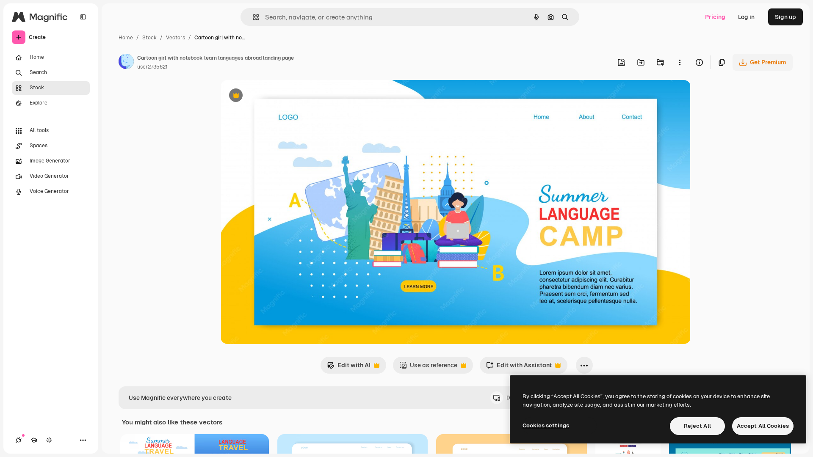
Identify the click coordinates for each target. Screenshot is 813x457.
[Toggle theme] (49, 440)
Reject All (697, 425)
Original (275, 96)
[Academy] (34, 440)
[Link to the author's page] (126, 63)
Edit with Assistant (519, 367)
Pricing (715, 17)
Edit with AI (349, 367)
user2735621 (152, 66)
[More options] (679, 62)
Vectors (175, 37)
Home (126, 37)
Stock (149, 37)
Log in (746, 17)
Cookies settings (546, 425)
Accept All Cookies (763, 425)
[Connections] (18, 440)
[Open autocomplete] (252, 17)
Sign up (785, 17)
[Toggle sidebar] (83, 17)
